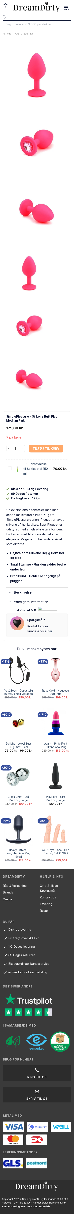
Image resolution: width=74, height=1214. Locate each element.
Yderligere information (31, 602)
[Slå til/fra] (10, 593)
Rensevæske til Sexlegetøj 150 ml (35, 469)
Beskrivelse (22, 592)
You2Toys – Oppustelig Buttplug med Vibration (18, 692)
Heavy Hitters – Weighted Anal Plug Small (18, 853)
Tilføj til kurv (46, 448)
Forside (7, 33)
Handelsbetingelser (14, 1206)
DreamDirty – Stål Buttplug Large (18, 798)
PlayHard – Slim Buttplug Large (55, 798)
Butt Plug (29, 33)
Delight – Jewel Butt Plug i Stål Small (18, 745)
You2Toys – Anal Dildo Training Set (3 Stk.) (55, 851)
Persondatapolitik (39, 1206)
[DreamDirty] (37, 7)
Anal (17, 33)
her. (50, 631)
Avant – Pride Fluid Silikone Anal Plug (55, 745)
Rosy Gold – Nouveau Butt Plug (55, 692)
